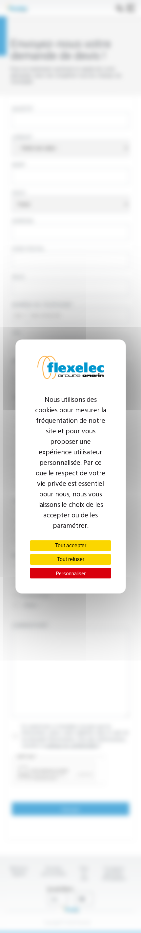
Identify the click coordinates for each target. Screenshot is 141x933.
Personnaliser (71, 573)
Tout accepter (70, 545)
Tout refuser (70, 559)
